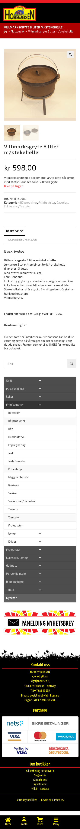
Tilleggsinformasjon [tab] (21, 239)
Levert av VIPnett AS (52, 800)
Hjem (8, 824)
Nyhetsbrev (40, 784)
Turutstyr (25, 206)
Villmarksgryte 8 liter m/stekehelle (51, 31)
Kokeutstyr (11, 206)
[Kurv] (40, 819)
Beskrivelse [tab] (14, 231)
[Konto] (24, 819)
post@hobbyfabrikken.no (44, 695)
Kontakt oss (40, 780)
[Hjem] (5, 31)
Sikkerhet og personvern (40, 771)
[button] (70, 54)
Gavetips (62, 202)
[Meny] (56, 819)
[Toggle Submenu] (40, 381)
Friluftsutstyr (46, 202)
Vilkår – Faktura (40, 789)
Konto (24, 824)
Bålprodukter (28, 202)
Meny (56, 824)
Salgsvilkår (40, 775)
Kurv (40, 824)
